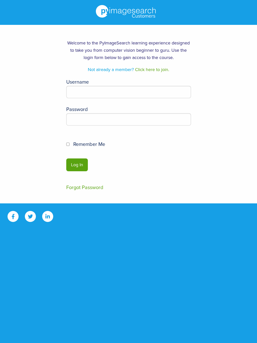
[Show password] (181, 122)
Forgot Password (84, 188)
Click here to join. (128, 69)
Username (77, 82)
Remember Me (88, 144)
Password (77, 109)
